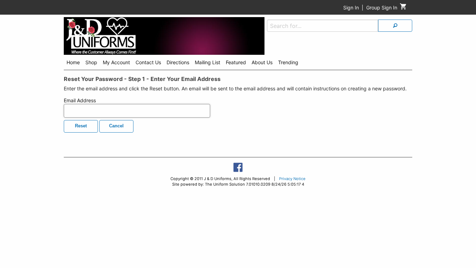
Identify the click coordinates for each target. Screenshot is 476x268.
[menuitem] (73, 63)
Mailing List (207, 62)
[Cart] (403, 8)
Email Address (80, 100)
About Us (262, 62)
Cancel (116, 126)
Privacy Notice (292, 178)
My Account (116, 62)
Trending (288, 62)
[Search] (395, 26)
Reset (81, 126)
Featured (236, 62)
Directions (178, 62)
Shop (91, 62)
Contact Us (148, 62)
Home (73, 62)
